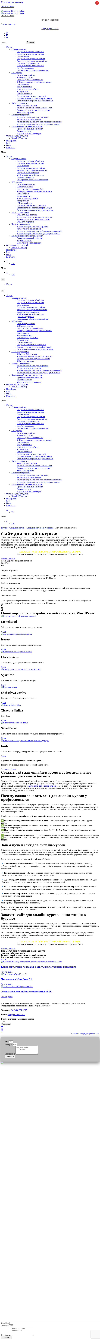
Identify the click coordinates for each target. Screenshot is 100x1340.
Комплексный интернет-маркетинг (27, 126)
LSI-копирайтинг (24, 94)
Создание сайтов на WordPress (30, 52)
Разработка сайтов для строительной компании (23, 955)
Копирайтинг (23, 91)
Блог (8, 143)
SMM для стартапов (25, 112)
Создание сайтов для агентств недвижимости (22, 957)
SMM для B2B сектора (27, 105)
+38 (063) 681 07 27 (50, 29)
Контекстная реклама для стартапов (32, 117)
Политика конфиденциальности (84, 1033)
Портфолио (11, 140)
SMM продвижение (20, 103)
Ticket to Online (7, 6)
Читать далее (6, 972)
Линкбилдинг (23, 84)
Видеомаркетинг (24, 131)
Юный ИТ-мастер (19, 138)
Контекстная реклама (20, 115)
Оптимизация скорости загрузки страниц (35, 101)
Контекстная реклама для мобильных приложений (39, 122)
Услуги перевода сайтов (27, 89)
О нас (8, 145)
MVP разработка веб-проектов (30, 66)
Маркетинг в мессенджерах (29, 133)
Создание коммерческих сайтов (31, 59)
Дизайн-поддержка (25, 68)
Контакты (10, 147)
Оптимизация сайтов (26, 75)
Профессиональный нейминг (30, 129)
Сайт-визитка (23, 56)
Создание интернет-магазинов (30, 54)
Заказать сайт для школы (13, 953)
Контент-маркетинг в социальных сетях (34, 108)
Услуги (9, 47)
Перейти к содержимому (12, 2)
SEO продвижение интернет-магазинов (34, 82)
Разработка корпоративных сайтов (32, 61)
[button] (8, 24)
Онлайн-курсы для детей (17, 136)
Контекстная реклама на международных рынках (38, 124)
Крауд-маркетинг (24, 87)
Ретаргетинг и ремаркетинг (29, 119)
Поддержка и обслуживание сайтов (32, 70)
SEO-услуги (16, 73)
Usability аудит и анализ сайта (30, 80)
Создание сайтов (18, 49)
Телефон (9, 1044)
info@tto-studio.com (16, 1014)
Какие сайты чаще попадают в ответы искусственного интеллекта (38, 966)
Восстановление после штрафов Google (34, 98)
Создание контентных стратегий (31, 96)
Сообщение (10, 1054)
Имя (7, 1042)
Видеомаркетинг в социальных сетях (33, 110)
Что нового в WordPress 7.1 (16, 979)
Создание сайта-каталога (28, 63)
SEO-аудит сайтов (25, 77)
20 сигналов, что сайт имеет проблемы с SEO (26, 991)
